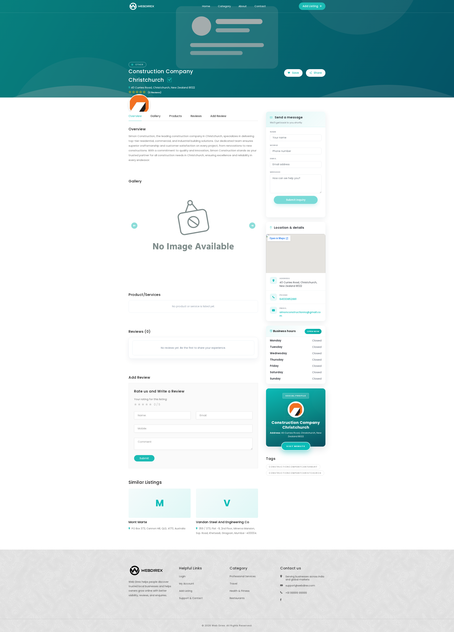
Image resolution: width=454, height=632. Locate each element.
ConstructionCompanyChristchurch (295, 473)
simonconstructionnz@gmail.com (300, 314)
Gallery (155, 116)
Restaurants (237, 598)
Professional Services (243, 576)
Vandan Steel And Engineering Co (222, 522)
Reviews (196, 116)
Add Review (218, 116)
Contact (260, 6)
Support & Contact (191, 598)
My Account (186, 583)
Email (273, 158)
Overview (135, 116)
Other (138, 64)
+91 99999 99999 (296, 593)
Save (295, 73)
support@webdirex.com (300, 585)
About (243, 6)
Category (224, 6)
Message (275, 172)
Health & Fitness (240, 591)
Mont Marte (138, 522)
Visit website (295, 446)
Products (175, 116)
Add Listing (311, 6)
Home (206, 6)
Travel (233, 583)
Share (317, 73)
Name (273, 131)
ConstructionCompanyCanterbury (293, 466)
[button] (138, 225)
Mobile (274, 145)
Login (182, 576)
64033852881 (288, 299)
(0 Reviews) (154, 92)
